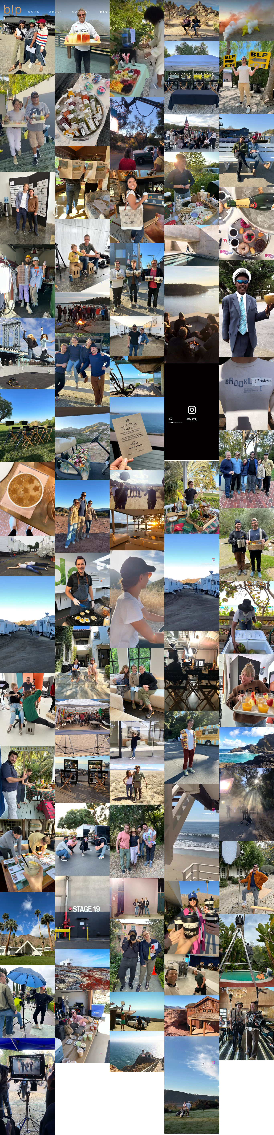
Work (34, 11)
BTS (104, 11)
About (56, 11)
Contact (81, 11)
